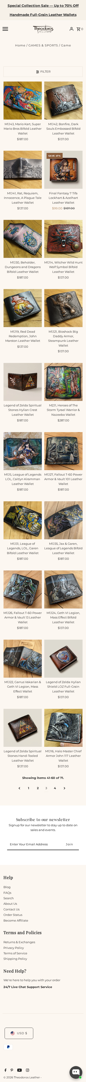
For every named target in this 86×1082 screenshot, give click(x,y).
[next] (64, 788)
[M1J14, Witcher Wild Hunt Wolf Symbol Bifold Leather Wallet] (63, 239)
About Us (10, 903)
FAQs (7, 892)
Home (20, 45)
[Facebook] (4, 1070)
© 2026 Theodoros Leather (22, 1077)
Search (8, 898)
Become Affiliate (15, 920)
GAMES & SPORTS (43, 45)
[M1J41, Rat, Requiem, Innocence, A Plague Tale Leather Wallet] (22, 170)
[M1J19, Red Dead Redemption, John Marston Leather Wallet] (22, 308)
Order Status (12, 915)
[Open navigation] (16, 29)
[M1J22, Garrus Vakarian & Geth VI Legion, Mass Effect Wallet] (22, 659)
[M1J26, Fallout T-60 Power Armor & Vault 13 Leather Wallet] (22, 589)
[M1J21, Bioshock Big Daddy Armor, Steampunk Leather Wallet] (63, 308)
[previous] (19, 788)
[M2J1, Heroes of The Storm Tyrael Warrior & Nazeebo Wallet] (63, 382)
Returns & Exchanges (19, 942)
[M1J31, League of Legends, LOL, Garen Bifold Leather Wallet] (22, 520)
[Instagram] (27, 1070)
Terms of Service (15, 953)
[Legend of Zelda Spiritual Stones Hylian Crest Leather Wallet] (22, 382)
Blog (7, 887)
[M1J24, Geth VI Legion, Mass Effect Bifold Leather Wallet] (63, 589)
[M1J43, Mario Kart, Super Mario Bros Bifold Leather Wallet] (22, 100)
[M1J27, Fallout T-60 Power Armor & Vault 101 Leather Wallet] (63, 451)
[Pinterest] (11, 1070)
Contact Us (11, 909)
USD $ (22, 1033)
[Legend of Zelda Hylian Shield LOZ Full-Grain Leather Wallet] (63, 659)
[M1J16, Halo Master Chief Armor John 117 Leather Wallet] (63, 728)
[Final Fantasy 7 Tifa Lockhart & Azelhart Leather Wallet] (63, 170)
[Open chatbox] (75, 1072)
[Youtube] (19, 1070)
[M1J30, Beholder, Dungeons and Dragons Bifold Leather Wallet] (22, 239)
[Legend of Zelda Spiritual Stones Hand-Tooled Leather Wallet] (22, 728)
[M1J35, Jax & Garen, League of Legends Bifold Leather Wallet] (63, 520)
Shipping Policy (15, 958)
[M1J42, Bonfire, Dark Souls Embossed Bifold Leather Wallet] (63, 100)
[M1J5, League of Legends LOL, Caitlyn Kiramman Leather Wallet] (22, 451)
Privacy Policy (13, 948)
